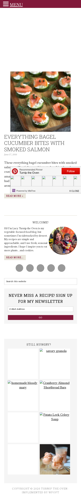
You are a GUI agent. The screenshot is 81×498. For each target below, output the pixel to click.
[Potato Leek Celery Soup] (55, 427)
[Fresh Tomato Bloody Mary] (23, 396)
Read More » (15, 196)
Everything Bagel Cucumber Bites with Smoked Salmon (34, 143)
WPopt (54, 492)
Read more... (15, 257)
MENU (16, 4)
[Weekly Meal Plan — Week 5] (23, 364)
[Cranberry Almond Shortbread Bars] (55, 396)
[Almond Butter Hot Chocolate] (23, 427)
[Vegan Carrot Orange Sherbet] (55, 459)
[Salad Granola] (55, 364)
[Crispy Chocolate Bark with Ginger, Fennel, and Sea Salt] (23, 459)
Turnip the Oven (40, 40)
